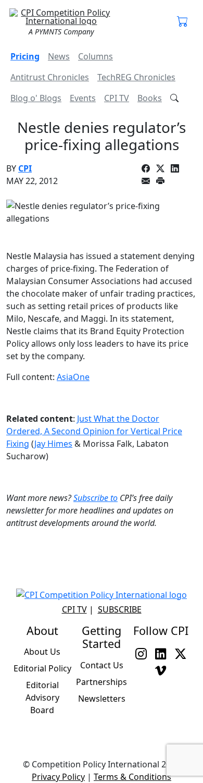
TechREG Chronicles (136, 77)
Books (149, 98)
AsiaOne (73, 377)
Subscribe (120, 609)
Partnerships (101, 682)
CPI (25, 168)
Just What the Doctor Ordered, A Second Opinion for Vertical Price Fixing (94, 431)
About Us (42, 651)
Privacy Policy (58, 776)
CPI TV (116, 98)
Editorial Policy (42, 668)
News (59, 56)
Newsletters (101, 698)
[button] (182, 22)
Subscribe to (95, 498)
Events (83, 98)
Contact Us (101, 665)
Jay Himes (53, 443)
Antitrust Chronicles (49, 77)
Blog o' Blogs (35, 98)
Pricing (25, 56)
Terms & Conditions (132, 776)
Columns (95, 56)
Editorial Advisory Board (42, 697)
